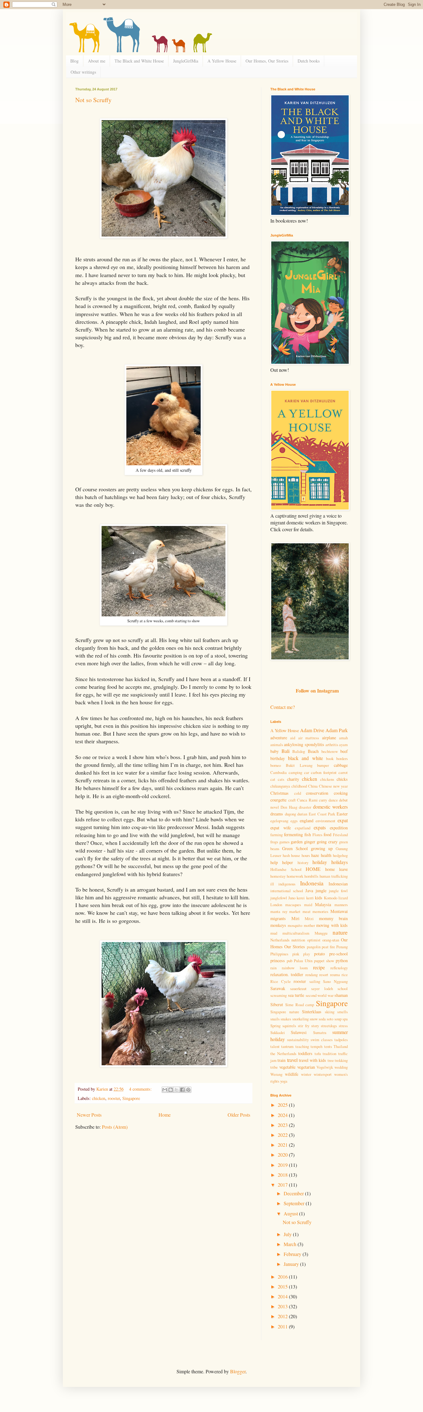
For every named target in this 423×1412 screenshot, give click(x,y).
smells (342, 1011)
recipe (319, 967)
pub (289, 960)
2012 (283, 1316)
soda (322, 1019)
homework (295, 876)
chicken (98, 1098)
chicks (342, 779)
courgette (278, 800)
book (330, 758)
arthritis (331, 744)
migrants (278, 918)
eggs (294, 820)
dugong (290, 814)
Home (165, 1114)
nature (340, 932)
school (343, 988)
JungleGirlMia (185, 61)
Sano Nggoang (335, 981)
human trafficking (334, 876)
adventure (278, 738)
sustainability (298, 1039)
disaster (305, 807)
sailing (314, 981)
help (274, 862)
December (294, 1193)
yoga (283, 1081)
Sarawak (277, 988)
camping (295, 772)
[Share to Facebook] (182, 1090)
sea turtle (296, 995)
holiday (319, 862)
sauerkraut (298, 988)
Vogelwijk (324, 1067)
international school (286, 890)
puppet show (324, 960)
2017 (283, 1184)
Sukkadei (277, 1032)
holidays (339, 862)
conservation (317, 793)
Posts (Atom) (115, 1126)
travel (292, 1060)
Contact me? (282, 707)
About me (96, 61)
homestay (278, 876)
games (284, 842)
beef (344, 751)
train (281, 1060)
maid (308, 904)
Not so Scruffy (93, 100)
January (292, 1264)
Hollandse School (286, 869)
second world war (320, 995)
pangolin (314, 946)
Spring (275, 1025)
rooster (114, 1098)
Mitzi (309, 918)
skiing (329, 1011)
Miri (295, 918)
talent (275, 1046)
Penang (342, 946)
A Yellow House (221, 61)
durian (302, 814)
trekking (341, 1060)
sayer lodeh (322, 988)
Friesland (340, 834)
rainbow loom (295, 968)
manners (341, 904)
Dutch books (309, 61)
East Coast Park (322, 814)
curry (323, 800)
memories (320, 911)
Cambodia (278, 772)
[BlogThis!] (171, 1090)
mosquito (295, 925)
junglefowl (278, 898)
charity (293, 779)
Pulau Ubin (303, 960)
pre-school (338, 954)
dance (333, 800)
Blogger (238, 1371)
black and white (305, 758)
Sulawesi (299, 1032)
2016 (283, 1276)
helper (287, 862)
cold (297, 793)
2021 (283, 1144)
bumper (323, 765)
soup (338, 1019)
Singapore (131, 1098)
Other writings (83, 72)
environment (325, 820)
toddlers (305, 1053)
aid (292, 738)
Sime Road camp (299, 1004)
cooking (341, 793)
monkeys (278, 925)
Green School (295, 848)
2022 (283, 1135)
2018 (283, 1174)
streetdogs (329, 1025)
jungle (321, 890)
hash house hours (296, 855)
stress (343, 1025)
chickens (327, 779)
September (295, 1203)
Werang (276, 1074)
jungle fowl (338, 890)
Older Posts (239, 1114)
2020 (283, 1154)
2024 (283, 1115)
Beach (313, 751)
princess (277, 960)
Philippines (279, 954)
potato (319, 954)
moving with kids (332, 925)
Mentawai (339, 911)
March (291, 1244)
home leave (336, 869)
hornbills (311, 876)
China (313, 786)
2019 (283, 1165)
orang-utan (330, 940)
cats (281, 779)
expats (320, 827)
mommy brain (333, 918)
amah (343, 738)
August (291, 1213)
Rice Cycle (280, 981)
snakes (286, 1019)
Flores (317, 834)
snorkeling (300, 1019)
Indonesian (338, 884)
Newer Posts (89, 1114)
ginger (309, 842)
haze (315, 855)
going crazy (327, 842)
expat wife (280, 828)
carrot (343, 772)
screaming (278, 995)
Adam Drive (312, 730)
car (306, 772)
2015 (283, 1286)
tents (328, 1046)
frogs (274, 842)
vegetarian (306, 1067)
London (276, 904)
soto (330, 1019)
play (306, 954)
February (293, 1254)
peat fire (328, 946)
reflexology (339, 968)
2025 (283, 1104)
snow (314, 1019)
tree (331, 1060)
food (327, 834)
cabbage (341, 765)
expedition (339, 828)
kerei (301, 898)
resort (323, 974)
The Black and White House (139, 61)
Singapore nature (284, 1011)
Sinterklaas (311, 1011)
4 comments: (141, 1089)
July (288, 1234)
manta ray (278, 911)
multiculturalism (295, 933)
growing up (322, 848)
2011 (283, 1326)
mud (273, 933)
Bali (285, 751)
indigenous (286, 884)
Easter (342, 814)
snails (275, 1019)
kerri (310, 898)
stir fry (303, 1025)
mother (309, 925)
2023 (283, 1125)
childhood (299, 786)
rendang (311, 974)
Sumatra (319, 1032)
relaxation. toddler (286, 974)
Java (309, 890)
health (326, 855)
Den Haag (289, 807)
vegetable (287, 1067)
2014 (283, 1296)
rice (345, 974)
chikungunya (280, 786)
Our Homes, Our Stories (267, 61)
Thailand (341, 1046)
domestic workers (330, 806)
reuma (335, 974)
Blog (74, 61)
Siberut (276, 1004)
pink (295, 954)
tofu (318, 1053)
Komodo (330, 898)
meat (307, 911)
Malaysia (323, 904)
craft (292, 800)
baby (274, 751)
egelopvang (279, 820)
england (306, 820)
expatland (302, 828)
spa (345, 1019)
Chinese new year (333, 786)
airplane (329, 738)
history (303, 862)
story (315, 1025)
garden (297, 842)
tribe (274, 1067)
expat (343, 820)
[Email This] (165, 1090)
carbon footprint (324, 772)
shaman (341, 995)
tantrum (287, 1046)
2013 (283, 1306)
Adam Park (336, 730)
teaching (302, 1046)
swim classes (322, 1039)
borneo (275, 765)
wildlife (291, 1074)
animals (276, 744)
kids (318, 898)
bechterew (329, 751)
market (294, 911)
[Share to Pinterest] (188, 1090)
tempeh (316, 1046)
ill (272, 884)
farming (276, 834)
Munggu (321, 933)
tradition (329, 1053)
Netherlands (280, 940)
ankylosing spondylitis (304, 744)
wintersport (323, 1074)
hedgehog (340, 855)
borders (342, 758)
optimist (314, 940)
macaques (293, 904)
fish (307, 834)
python (342, 960)
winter (306, 1074)
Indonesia (312, 883)
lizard (343, 898)
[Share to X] (176, 1090)
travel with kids (312, 1060)
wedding (341, 1067)
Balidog (298, 751)
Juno (291, 898)
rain (273, 968)
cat (272, 779)
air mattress (308, 738)
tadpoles (341, 1039)
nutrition (298, 940)
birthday (277, 758)
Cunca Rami (307, 800)
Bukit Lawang (299, 765)
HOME (313, 869)
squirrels (289, 1025)
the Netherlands (283, 1053)
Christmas (279, 793)
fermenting (293, 834)
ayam (343, 744)
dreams (276, 814)
